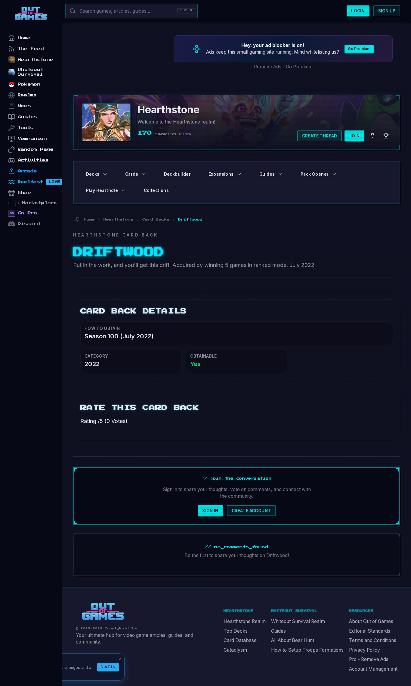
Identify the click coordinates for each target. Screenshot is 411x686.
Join (354, 135)
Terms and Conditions (372, 640)
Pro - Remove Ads (368, 659)
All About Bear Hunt (292, 640)
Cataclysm (235, 650)
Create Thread (319, 135)
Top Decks (236, 631)
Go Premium (359, 48)
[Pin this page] (77, 219)
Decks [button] (93, 174)
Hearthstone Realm (245, 621)
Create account (251, 510)
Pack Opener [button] (315, 174)
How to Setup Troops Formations (307, 650)
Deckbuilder (177, 174)
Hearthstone (35, 59)
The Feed (31, 48)
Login (358, 10)
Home (24, 37)
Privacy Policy (364, 650)
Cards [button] (131, 174)
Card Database (240, 640)
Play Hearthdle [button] (102, 190)
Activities (33, 160)
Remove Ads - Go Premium (283, 67)
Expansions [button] (221, 174)
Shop (24, 192)
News (24, 106)
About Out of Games (371, 621)
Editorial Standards (369, 631)
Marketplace (39, 203)
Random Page (36, 149)
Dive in (108, 667)
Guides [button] (267, 174)
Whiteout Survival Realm (298, 621)
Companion (32, 138)
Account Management (373, 669)
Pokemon (29, 84)
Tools (26, 127)
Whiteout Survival (30, 72)
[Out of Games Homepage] (103, 611)
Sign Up (387, 10)
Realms (27, 95)
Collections (156, 190)
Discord (29, 223)
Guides (278, 631)
